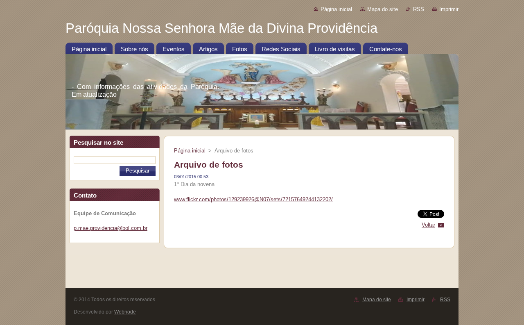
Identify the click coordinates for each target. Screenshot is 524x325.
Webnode (125, 312)
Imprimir (448, 9)
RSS (418, 9)
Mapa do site (382, 9)
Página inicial (336, 9)
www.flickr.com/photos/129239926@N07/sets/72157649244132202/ (253, 199)
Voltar (428, 225)
